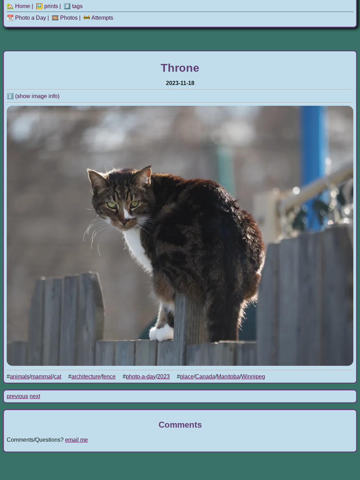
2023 (163, 377)
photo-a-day (141, 377)
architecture (86, 377)
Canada (205, 377)
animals (20, 377)
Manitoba (228, 377)
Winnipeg (253, 377)
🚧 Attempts (98, 18)
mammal (41, 377)
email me (76, 440)
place (187, 377)
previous (17, 396)
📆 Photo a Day (26, 18)
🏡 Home (18, 6)
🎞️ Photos (65, 18)
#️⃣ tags (73, 6)
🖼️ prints (47, 6)
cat (57, 377)
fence (109, 377)
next (35, 396)
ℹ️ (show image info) (33, 96)
